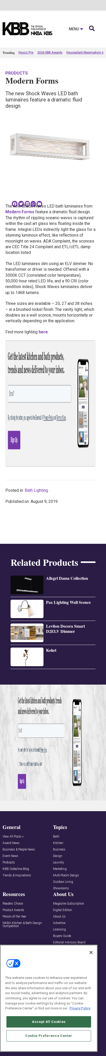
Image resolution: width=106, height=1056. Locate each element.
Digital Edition (62, 910)
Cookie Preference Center (48, 1036)
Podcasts (9, 862)
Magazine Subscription (68, 903)
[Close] (91, 952)
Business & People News (19, 849)
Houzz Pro (26, 52)
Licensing (59, 929)
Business (59, 849)
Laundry (58, 862)
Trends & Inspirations (17, 875)
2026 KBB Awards (50, 52)
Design (57, 856)
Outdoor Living (63, 882)
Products (16, 73)
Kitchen (58, 843)
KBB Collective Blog (16, 869)
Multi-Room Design (66, 875)
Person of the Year (14, 916)
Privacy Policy (79, 1008)
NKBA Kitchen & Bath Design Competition (22, 924)
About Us (59, 916)
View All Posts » (13, 836)
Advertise (59, 923)
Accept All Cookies (49, 1022)
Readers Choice (13, 903)
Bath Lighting (36, 490)
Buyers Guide (62, 936)
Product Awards (13, 910)
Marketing (60, 869)
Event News (10, 856)
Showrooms (61, 888)
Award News (11, 843)
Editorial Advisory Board (69, 942)
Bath (56, 836)
